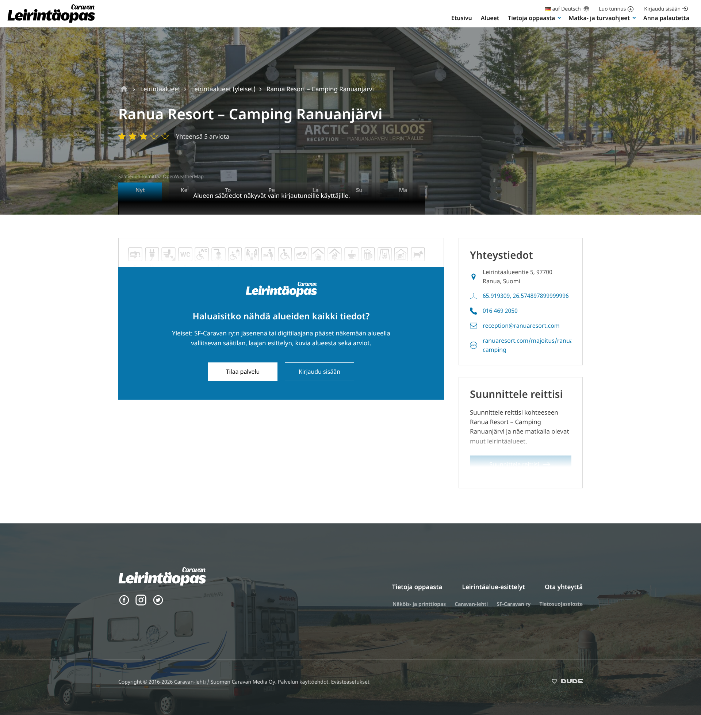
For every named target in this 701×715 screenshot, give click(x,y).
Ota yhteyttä (564, 587)
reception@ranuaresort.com (521, 326)
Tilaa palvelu (243, 372)
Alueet (490, 18)
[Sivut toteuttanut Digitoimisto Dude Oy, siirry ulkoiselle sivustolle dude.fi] (567, 682)
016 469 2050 (500, 311)
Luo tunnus (612, 8)
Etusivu (461, 18)
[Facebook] (124, 603)
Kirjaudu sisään (662, 8)
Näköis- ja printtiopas (419, 604)
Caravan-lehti (471, 604)
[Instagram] (141, 603)
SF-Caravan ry (513, 604)
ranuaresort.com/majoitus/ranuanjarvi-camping (536, 345)
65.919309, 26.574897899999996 (526, 296)
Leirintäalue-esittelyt (493, 587)
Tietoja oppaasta (531, 18)
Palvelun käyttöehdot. (304, 682)
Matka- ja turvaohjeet (599, 18)
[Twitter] (158, 603)
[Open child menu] (559, 17)
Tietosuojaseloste (561, 604)
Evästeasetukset (350, 682)
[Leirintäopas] (51, 22)
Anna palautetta (666, 18)
